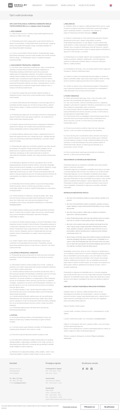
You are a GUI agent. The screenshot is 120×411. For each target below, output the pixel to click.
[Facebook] (83, 369)
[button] (37, 5)
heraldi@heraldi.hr (15, 205)
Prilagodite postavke (70, 407)
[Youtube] (87, 369)
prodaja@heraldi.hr (20, 383)
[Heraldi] (17, 5)
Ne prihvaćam (109, 407)
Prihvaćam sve (89, 407)
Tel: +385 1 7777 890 (16, 378)
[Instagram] (91, 369)
